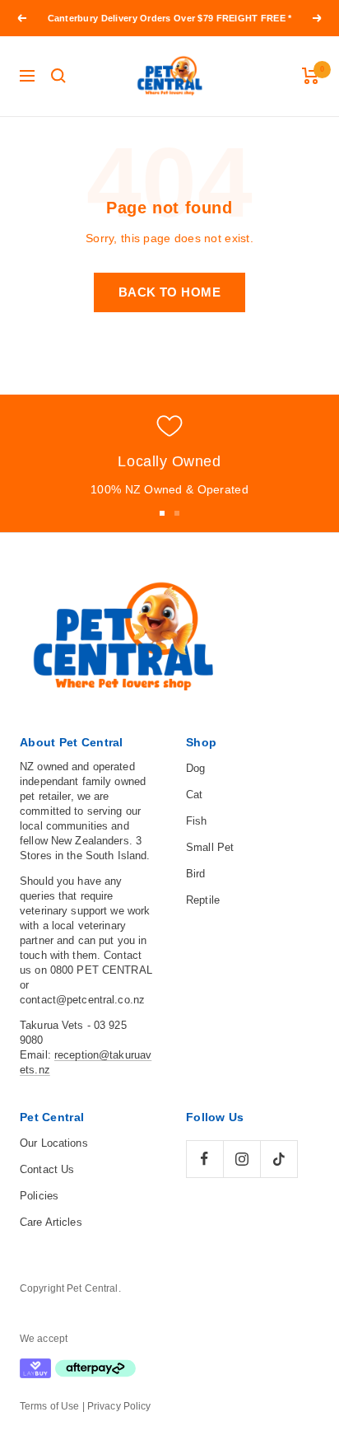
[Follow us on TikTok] (278, 1158)
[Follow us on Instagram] (241, 1158)
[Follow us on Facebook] (204, 1158)
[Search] (58, 75)
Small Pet (210, 847)
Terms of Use (49, 1406)
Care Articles (51, 1222)
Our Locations (54, 1143)
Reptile (203, 900)
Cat (194, 794)
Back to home (169, 292)
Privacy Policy (119, 1406)
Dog (195, 768)
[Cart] (310, 76)
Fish (196, 821)
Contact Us (47, 1169)
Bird (196, 873)
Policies (39, 1196)
